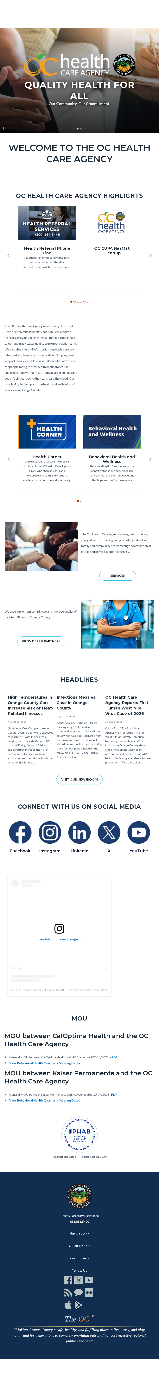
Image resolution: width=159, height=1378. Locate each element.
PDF (114, 1057)
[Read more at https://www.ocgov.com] (79, 1196)
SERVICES (117, 575)
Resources (78, 1258)
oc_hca (56, 989)
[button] (8, 255)
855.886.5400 (79, 1221)
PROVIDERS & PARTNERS (41, 641)
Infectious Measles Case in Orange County (76, 702)
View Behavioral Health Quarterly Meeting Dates (44, 1063)
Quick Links (78, 1246)
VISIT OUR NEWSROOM (79, 779)
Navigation (78, 1233)
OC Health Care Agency (27, 989)
